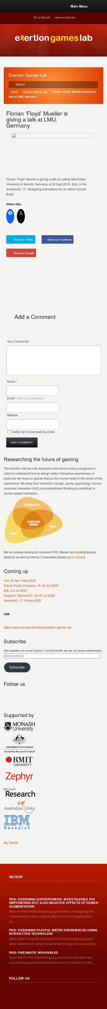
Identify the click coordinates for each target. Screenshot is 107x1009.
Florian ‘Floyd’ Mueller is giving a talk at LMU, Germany (37, 119)
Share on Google (24, 253)
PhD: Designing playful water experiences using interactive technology (53, 932)
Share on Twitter (23, 239)
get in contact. (76, 557)
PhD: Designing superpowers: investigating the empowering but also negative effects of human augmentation (54, 902)
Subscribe (17, 667)
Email (25, 398)
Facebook (30, 696)
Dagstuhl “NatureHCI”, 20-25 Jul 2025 (29, 595)
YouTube (41, 696)
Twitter (19, 696)
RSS (8, 696)
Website (12, 415)
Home (14, 91)
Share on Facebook (59, 239)
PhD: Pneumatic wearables (33, 952)
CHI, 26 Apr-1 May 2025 (20, 580)
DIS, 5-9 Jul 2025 (15, 590)
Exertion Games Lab (35, 91)
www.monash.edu (65, 17)
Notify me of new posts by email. (33, 432)
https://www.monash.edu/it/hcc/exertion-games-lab (37, 627)
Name (12, 381)
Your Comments (18, 341)
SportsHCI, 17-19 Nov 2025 (22, 600)
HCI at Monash (42, 17)
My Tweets (11, 842)
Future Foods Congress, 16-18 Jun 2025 (31, 585)
